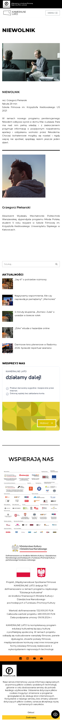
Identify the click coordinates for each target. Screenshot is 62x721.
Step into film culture (19, 5)
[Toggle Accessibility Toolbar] (55, 714)
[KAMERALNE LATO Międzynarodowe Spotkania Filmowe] (15, 13)
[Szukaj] (56, 264)
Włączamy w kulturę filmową (22, 3)
